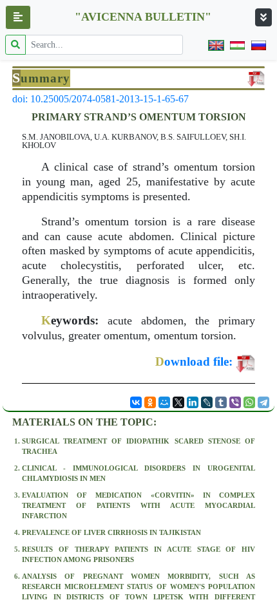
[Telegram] (263, 402)
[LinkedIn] (192, 402)
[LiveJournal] (207, 402)
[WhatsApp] (249, 402)
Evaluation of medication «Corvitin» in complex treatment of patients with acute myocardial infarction (138, 505)
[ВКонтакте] (136, 402)
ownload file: (194, 361)
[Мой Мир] (164, 402)
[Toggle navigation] (263, 17)
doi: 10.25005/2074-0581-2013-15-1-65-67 (100, 98)
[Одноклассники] (150, 402)
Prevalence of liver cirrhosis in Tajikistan (111, 532)
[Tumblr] (221, 402)
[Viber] (235, 402)
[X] (178, 402)
